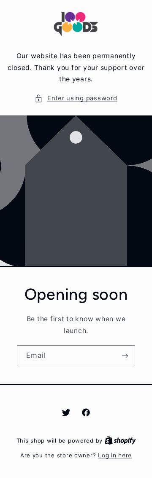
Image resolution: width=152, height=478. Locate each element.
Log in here (115, 455)
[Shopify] (120, 440)
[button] (76, 98)
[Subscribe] (125, 356)
